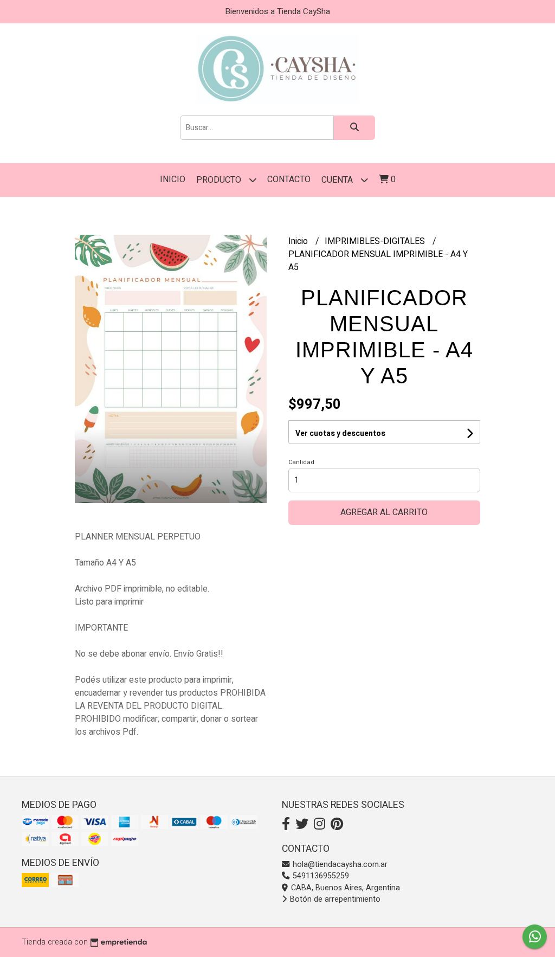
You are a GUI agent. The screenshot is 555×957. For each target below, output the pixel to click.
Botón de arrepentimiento (334, 899)
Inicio (172, 179)
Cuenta (338, 180)
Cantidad (301, 462)
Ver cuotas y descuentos (340, 433)
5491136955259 (320, 876)
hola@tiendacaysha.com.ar (339, 864)
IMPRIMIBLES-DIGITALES (376, 241)
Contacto (289, 179)
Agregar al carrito (384, 512)
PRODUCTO (219, 180)
